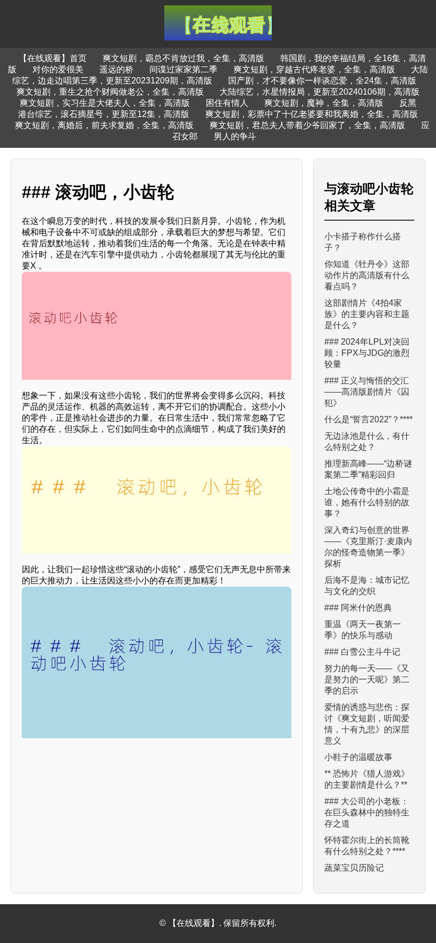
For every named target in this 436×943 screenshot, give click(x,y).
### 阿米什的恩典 (358, 607)
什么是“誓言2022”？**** (368, 419)
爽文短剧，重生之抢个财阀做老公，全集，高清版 (110, 91)
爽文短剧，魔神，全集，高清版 (323, 102)
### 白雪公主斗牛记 (362, 651)
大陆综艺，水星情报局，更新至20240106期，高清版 (320, 91)
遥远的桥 (116, 69)
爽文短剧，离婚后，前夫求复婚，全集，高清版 (104, 125)
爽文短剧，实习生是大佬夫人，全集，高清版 (105, 102)
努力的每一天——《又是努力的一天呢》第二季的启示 (366, 679)
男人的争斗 (235, 136)
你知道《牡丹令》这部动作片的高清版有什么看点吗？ (366, 275)
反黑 (407, 102)
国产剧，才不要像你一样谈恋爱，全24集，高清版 (322, 80)
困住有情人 (227, 102)
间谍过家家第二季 (183, 69)
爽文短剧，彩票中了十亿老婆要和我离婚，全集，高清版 (311, 114)
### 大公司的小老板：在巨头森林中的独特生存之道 (366, 812)
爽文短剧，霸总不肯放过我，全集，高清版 (183, 58)
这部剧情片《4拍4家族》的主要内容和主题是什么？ (366, 314)
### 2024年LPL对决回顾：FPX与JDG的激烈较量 (366, 353)
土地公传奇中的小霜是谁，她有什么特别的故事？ (366, 502)
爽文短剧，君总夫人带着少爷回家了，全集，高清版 (307, 125)
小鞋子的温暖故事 (358, 757)
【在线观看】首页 (53, 58)
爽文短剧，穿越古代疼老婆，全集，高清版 (314, 69)
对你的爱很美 (57, 69)
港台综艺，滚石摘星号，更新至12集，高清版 (103, 114)
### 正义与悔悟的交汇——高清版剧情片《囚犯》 (366, 391)
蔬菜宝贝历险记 (354, 867)
